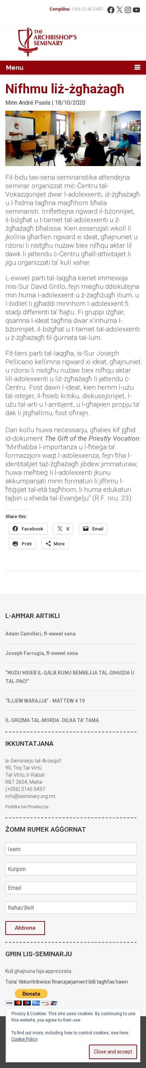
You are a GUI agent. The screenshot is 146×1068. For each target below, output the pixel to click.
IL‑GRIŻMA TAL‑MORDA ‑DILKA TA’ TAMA (52, 720)
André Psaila (34, 102)
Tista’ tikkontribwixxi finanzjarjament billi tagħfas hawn (66, 982)
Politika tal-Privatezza (27, 806)
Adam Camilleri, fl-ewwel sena (40, 634)
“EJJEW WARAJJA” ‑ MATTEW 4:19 (45, 701)
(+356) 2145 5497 (25, 789)
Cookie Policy (24, 1039)
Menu (14, 67)
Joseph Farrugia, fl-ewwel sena (41, 653)
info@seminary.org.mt (30, 796)
